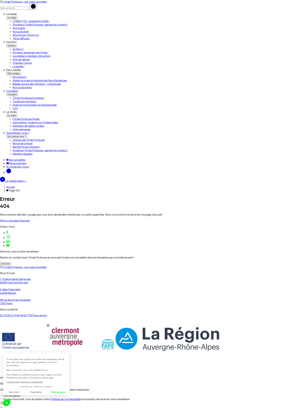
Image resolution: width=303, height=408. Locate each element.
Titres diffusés (21, 38)
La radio (15, 181)
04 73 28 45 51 (8, 315)
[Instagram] (8, 238)
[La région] (167, 350)
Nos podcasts (21, 31)
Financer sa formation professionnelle (35, 105)
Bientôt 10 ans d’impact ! (26, 147)
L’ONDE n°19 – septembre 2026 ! (31, 21)
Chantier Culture (22, 63)
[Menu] (26, 181)
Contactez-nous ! (19, 167)
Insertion (11, 45)
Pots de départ (21, 59)
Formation (12, 91)
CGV (15, 108)
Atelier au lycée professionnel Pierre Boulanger (40, 80)
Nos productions (22, 87)
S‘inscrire (5, 264)
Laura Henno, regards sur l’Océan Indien (35, 122)
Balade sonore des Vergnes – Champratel (37, 84)
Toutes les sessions (24, 101)
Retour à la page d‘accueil (15, 220)
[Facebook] (7, 233)
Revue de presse (23, 143)
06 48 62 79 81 (25, 315)
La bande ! (18, 66)
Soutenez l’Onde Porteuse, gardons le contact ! (40, 24)
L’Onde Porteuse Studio (26, 119)
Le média (12, 18)
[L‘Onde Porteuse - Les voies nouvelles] (23, 1)
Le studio (12, 115)
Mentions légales (23, 154)
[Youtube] (7, 245)
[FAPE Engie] (108, 350)
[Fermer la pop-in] (1, 407)
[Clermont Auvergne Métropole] (66, 350)
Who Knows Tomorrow (26, 35)
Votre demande (21, 129)
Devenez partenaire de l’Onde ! (30, 52)
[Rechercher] (33, 6)
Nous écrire (40, 315)
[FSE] (16, 350)
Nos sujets (19, 28)
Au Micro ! (18, 49)
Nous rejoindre (18, 163)
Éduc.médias (14, 73)
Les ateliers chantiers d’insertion (31, 56)
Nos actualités (17, 160)
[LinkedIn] (8, 242)
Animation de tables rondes (28, 126)
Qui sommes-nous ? (18, 133)
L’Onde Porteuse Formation (28, 98)
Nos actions (19, 77)
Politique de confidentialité (65, 399)
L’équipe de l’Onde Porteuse (29, 140)
